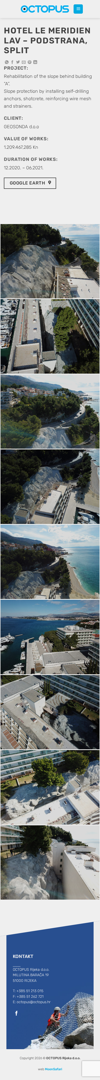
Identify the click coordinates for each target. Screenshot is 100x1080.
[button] (78, 9)
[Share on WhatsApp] (7, 62)
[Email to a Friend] (24, 62)
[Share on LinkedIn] (35, 62)
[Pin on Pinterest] (30, 62)
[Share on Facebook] (12, 62)
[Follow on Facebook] (16, 1013)
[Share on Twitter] (18, 62)
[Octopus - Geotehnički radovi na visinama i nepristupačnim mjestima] (45, 9)
